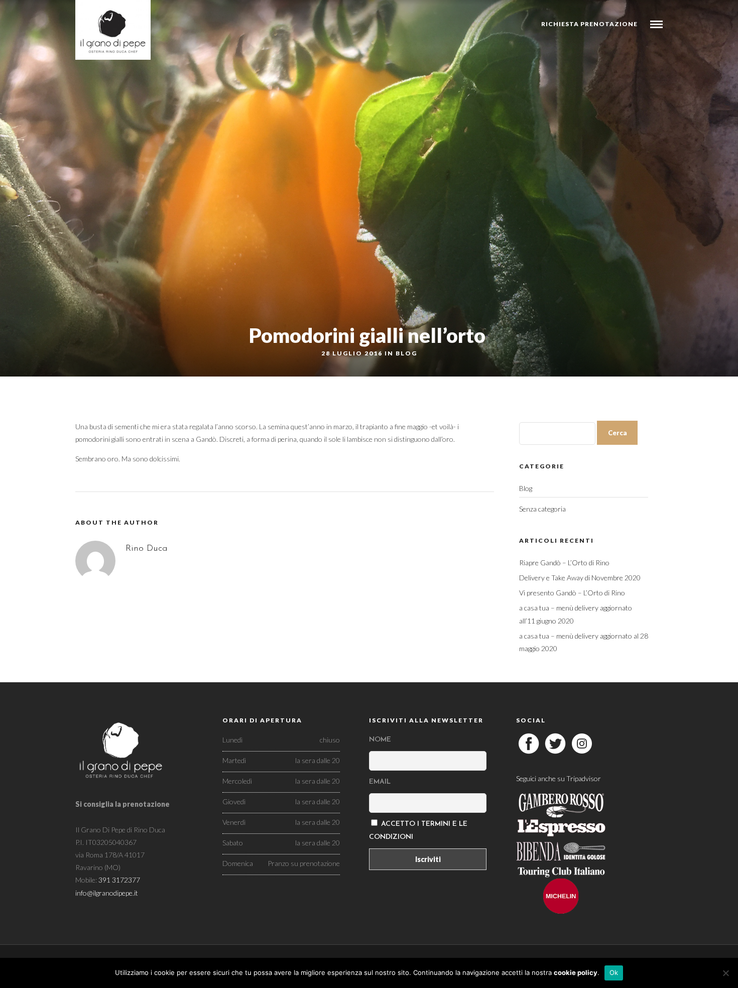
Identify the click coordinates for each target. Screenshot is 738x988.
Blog (406, 353)
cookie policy (575, 972)
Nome (380, 740)
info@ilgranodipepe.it (106, 893)
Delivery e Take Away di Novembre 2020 (580, 577)
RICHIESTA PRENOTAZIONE (589, 24)
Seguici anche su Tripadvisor (558, 778)
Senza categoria (542, 509)
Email (380, 782)
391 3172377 (119, 880)
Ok (614, 972)
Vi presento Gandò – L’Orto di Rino (572, 592)
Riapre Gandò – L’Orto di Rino (564, 562)
